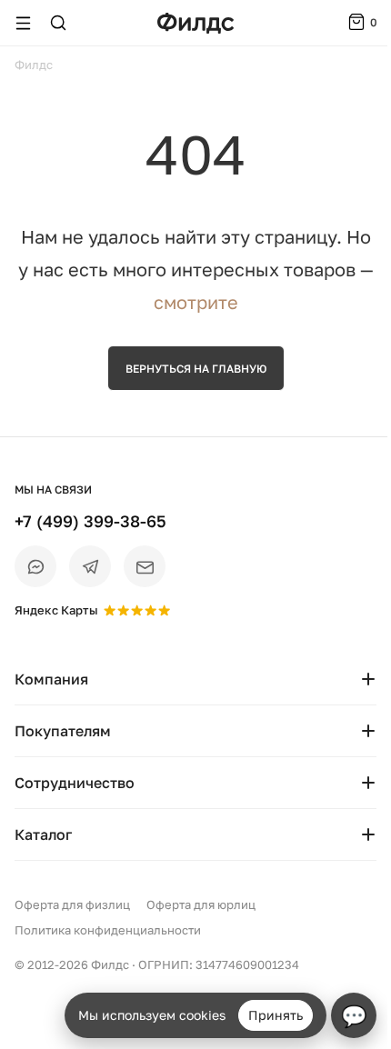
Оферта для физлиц (72, 904)
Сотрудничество (75, 783)
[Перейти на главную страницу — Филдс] (195, 23)
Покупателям (63, 731)
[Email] (144, 566)
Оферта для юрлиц (201, 904)
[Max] (35, 566)
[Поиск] (58, 23)
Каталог (43, 834)
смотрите (196, 302)
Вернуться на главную (195, 368)
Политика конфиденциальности (108, 930)
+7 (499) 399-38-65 (90, 521)
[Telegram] (90, 566)
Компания (51, 679)
